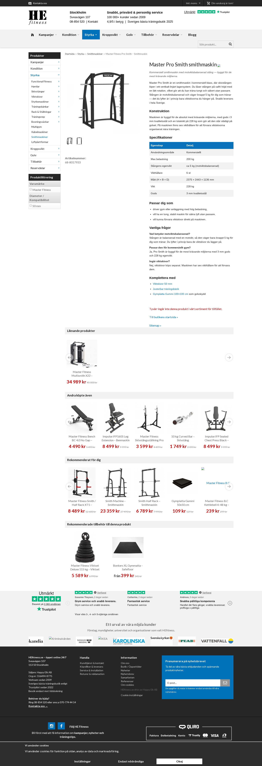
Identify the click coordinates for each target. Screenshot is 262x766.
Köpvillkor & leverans (91, 666)
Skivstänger (38, 91)
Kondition (69, 35)
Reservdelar (170, 35)
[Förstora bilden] (103, 97)
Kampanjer (46, 35)
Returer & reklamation (92, 673)
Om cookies (127, 684)
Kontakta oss (40, 3)
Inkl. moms (191, 3)
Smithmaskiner (39, 136)
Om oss (125, 663)
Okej (179, 761)
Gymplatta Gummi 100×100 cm (170, 293)
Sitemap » (155, 325)
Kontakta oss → (38, 706)
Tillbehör (147, 35)
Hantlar (35, 86)
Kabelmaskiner (39, 131)
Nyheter (125, 670)
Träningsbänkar (40, 106)
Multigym (36, 126)
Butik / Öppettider (131, 666)
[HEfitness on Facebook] (61, 726)
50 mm (36, 206)
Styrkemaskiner (40, 101)
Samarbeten (127, 677)
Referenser (127, 681)
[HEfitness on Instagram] (51, 726)
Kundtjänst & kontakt (92, 663)
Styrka (89, 35)
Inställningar (82, 761)
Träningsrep (38, 116)
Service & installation (91, 670)
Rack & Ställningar (41, 111)
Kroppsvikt (110, 35)
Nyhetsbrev (127, 673)
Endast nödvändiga (131, 761)
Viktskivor (37, 96)
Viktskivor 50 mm (162, 283)
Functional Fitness (41, 81)
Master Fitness (41, 189)
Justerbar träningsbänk (166, 288)
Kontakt (93, 21)
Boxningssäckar (40, 121)
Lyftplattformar (39, 141)
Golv (129, 35)
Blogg (192, 35)
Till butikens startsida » (163, 317)
